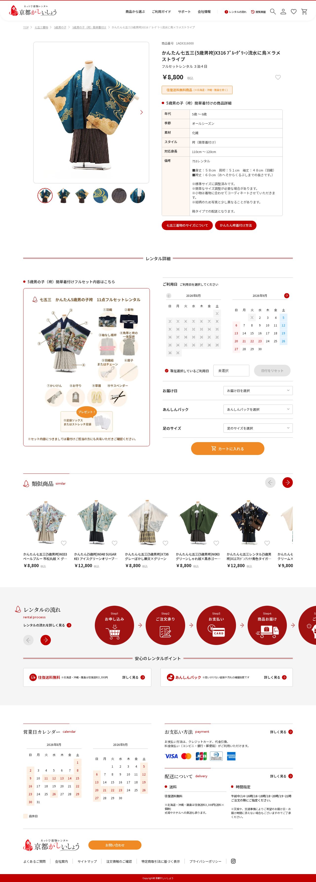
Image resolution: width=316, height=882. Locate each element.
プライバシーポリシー (205, 861)
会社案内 (61, 861)
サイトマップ (87, 861)
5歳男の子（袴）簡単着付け (89, 27)
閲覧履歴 (261, 12)
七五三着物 (41, 27)
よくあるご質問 (34, 861)
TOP (26, 27)
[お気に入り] (293, 10)
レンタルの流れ (237, 12)
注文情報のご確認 (119, 861)
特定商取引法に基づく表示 (160, 861)
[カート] (304, 10)
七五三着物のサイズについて (187, 225)
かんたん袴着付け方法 (236, 225)
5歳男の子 (60, 27)
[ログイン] (283, 10)
